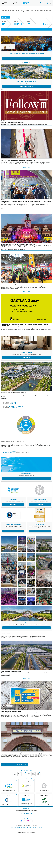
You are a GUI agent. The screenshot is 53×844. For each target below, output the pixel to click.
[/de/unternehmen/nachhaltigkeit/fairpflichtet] (26, 800)
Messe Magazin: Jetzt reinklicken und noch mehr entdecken (14, 764)
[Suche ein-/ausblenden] (13, 3)
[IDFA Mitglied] (29, 774)
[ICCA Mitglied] (38, 774)
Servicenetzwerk (10, 453)
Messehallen (14, 401)
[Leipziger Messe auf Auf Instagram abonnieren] (28, 821)
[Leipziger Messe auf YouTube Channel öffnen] (25, 821)
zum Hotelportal (26, 357)
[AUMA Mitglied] (19, 774)
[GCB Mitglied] (34, 774)
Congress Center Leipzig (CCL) (16, 406)
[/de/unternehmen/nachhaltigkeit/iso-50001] (9, 800)
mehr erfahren (13, 504)
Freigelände (13, 402)
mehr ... (26, 58)
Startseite (3, 9)
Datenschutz (29, 827)
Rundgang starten (26, 627)
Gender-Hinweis (22, 827)
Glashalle (14, 403)
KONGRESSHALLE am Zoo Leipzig (18, 407)
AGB (17, 827)
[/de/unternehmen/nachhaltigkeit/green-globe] (44, 785)
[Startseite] (26, 3)
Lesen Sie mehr (26, 127)
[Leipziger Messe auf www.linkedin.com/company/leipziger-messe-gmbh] (31, 821)
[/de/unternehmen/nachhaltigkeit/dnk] (26, 785)
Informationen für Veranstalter (26, 86)
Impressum (13, 827)
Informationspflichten (37, 827)
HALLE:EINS (15, 405)
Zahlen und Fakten (8, 452)
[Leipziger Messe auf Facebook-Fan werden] (22, 821)
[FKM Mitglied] (24, 774)
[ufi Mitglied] (15, 774)
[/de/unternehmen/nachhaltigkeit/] (9, 785)
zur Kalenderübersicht (26, 478)
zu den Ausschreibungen (26, 813)
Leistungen (15, 451)
